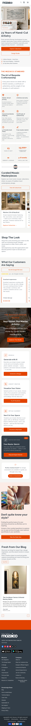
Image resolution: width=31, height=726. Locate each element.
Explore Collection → (10, 225)
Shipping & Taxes (6, 708)
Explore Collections (15, 49)
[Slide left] (3, 615)
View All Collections (15, 187)
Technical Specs (6, 695)
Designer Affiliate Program (22, 664)
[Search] (21, 2)
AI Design (4, 664)
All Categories (5, 659)
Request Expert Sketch (15, 454)
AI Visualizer (5, 667)
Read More (5, 562)
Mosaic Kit (4, 677)
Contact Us (18, 675)
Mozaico (15, 717)
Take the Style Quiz (15, 537)
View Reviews (5, 27)
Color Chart (4, 697)
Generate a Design (15, 373)
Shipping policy (21, 721)
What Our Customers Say (22, 662)
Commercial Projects (21, 667)
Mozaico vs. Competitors (8, 680)
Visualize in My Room (15, 429)
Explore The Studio (15, 340)
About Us (18, 659)
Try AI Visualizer (15, 400)
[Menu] (27, 2)
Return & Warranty (20, 677)
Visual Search (5, 672)
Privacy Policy (5, 710)
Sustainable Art (5, 702)
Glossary (4, 700)
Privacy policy (23, 719)
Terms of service (11, 721)
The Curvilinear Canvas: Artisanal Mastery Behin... (13, 598)
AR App (3, 670)
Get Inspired (5, 705)
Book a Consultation (15, 476)
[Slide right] (28, 615)
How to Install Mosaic (7, 692)
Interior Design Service (21, 670)
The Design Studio (6, 662)
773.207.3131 (4, 642)
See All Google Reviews (15, 269)
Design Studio (15, 53)
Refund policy (14, 719)
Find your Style (5, 675)
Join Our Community (21, 672)
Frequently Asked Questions (22, 681)
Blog (3, 689)
